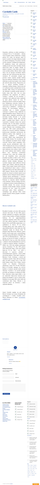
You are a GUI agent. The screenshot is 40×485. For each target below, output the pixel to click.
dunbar (32, 168)
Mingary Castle (35, 219)
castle (32, 161)
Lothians (4, 413)
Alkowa (32, 158)
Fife (3, 410)
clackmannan (33, 163)
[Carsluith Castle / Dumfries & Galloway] (8, 19)
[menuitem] (15, 2)
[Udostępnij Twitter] (3, 341)
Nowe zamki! (5, 414)
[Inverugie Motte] (39, 242)
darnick (32, 166)
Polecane (4, 417)
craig (34, 165)
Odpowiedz (8, 356)
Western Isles (5, 421)
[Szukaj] (36, 2)
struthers (33, 473)
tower (35, 473)
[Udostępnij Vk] (6, 341)
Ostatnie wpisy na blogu (7, 6)
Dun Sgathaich (35, 199)
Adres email (17, 377)
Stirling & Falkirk (5, 418)
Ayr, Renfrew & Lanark (6, 407)
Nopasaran (17, 13)
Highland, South (5, 412)
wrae (36, 178)
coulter (32, 165)
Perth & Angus (5, 416)
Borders (4, 408)
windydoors (32, 176)
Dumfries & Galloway (11, 13)
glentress (29, 471)
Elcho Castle (34, 210)
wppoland (11, 483)
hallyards (32, 171)
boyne (35, 160)
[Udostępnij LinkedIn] (5, 341)
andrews (35, 158)
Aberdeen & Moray (6, 404)
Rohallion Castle (35, 195)
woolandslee (32, 178)
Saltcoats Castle (35, 212)
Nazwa (16, 373)
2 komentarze (4, 13)
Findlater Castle (35, 193)
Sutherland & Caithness (7, 419)
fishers (35, 168)
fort (33, 470)
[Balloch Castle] (1, 242)
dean (34, 166)
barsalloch (32, 160)
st (30, 473)
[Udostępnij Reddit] (7, 341)
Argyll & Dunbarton (6, 405)
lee (34, 171)
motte (32, 173)
